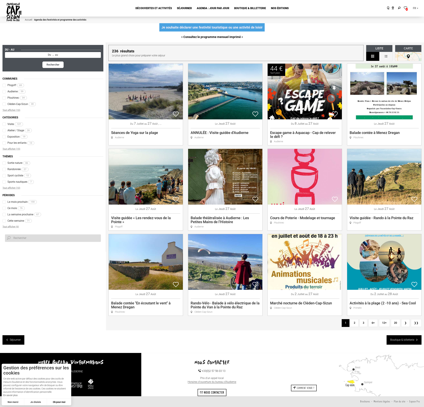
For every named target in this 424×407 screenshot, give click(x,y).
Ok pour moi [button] (59, 402)
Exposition (16, 136)
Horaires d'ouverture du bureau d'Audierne (212, 381)
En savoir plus (10, 395)
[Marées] (387, 8)
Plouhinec (16, 97)
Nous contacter (213, 392)
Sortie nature (17, 162)
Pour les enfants (19, 142)
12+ (384, 322)
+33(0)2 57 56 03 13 (213, 371)
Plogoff (14, 85)
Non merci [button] (13, 402)
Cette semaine (18, 220)
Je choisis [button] (35, 402)
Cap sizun (349, 385)
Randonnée (16, 169)
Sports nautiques (19, 181)
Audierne (15, 91)
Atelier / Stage (18, 130)
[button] (153, 8)
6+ (373, 322)
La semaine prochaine (23, 214)
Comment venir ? (305, 387)
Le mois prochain (21, 201)
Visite (14, 124)
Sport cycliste (18, 175)
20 (395, 322)
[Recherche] (400, 8)
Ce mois (15, 208)
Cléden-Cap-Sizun (20, 104)
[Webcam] (394, 8)
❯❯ (416, 322)
